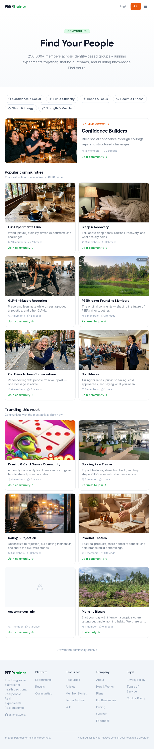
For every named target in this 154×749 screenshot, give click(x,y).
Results (40, 686)
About (100, 679)
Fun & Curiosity (64, 99)
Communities (43, 693)
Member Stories (76, 693)
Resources (73, 679)
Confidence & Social (26, 99)
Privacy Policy (136, 679)
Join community (93, 156)
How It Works (105, 686)
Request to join (92, 321)
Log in (123, 6)
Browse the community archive (77, 649)
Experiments (43, 679)
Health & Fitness (131, 99)
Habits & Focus (97, 99)
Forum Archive (75, 700)
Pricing (100, 707)
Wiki (68, 707)
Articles (70, 686)
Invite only (89, 632)
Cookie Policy (136, 698)
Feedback (103, 720)
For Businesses (106, 700)
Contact (101, 714)
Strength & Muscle (59, 108)
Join (135, 6)
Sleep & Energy (22, 108)
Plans (99, 693)
